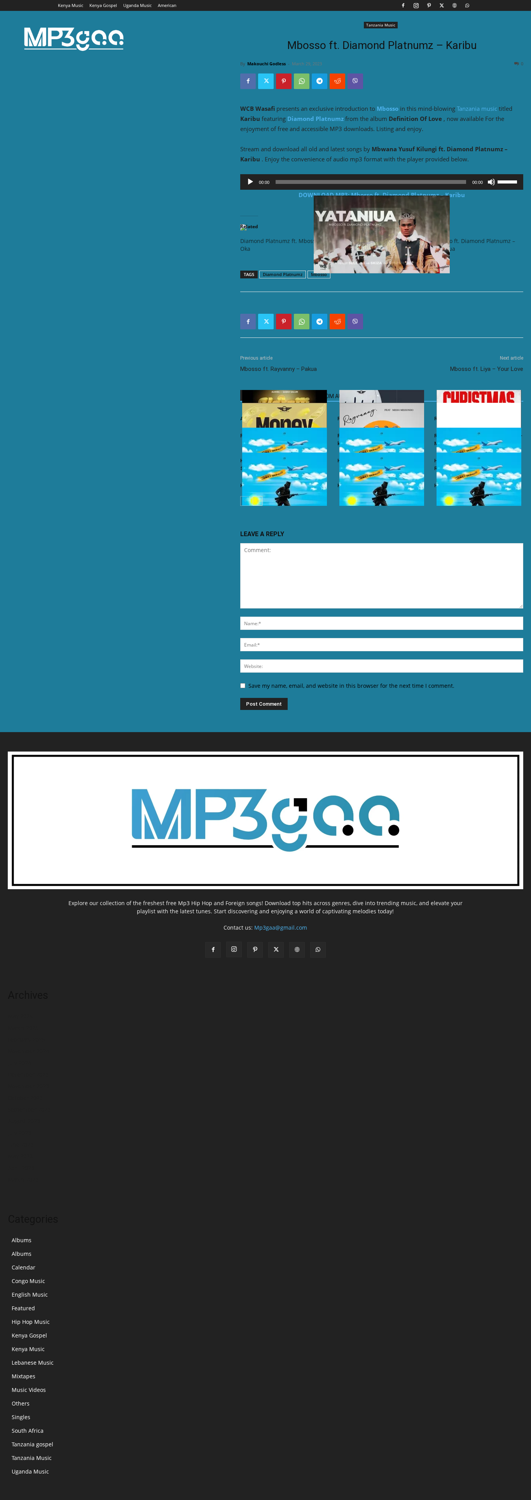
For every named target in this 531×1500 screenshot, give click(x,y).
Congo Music (28, 1281)
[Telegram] (319, 81)
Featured (23, 1308)
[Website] (454, 5)
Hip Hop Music (31, 1321)
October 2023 (25, 1097)
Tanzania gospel (32, 1444)
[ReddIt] (337, 81)
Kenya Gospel (103, 5)
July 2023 (19, 1132)
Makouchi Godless (266, 63)
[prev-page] (245, 501)
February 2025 (26, 1039)
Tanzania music (477, 108)
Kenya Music (70, 5)
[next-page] (257, 501)
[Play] (250, 182)
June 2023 (20, 1144)
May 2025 (20, 1016)
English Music (30, 1294)
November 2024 (28, 1051)
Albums (21, 1240)
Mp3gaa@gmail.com (280, 927)
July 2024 (19, 1062)
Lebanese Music (33, 1362)
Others (21, 1403)
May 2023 (20, 1156)
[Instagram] (416, 5)
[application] (381, 182)
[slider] (508, 181)
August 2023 (24, 1121)
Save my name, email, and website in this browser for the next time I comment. (351, 685)
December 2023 (28, 1074)
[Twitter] (441, 5)
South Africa (28, 1430)
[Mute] (491, 182)
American (167, 5)
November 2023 (28, 1086)
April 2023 (21, 1167)
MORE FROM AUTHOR (330, 396)
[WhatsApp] (467, 5)
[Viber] (355, 81)
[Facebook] (403, 5)
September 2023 (29, 1109)
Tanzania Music (380, 25)
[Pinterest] (429, 5)
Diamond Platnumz (315, 118)
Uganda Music (137, 5)
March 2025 (23, 1027)
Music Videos (29, 1389)
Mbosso (387, 108)
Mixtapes (23, 1376)
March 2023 (23, 1179)
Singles (21, 1417)
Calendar (23, 1267)
